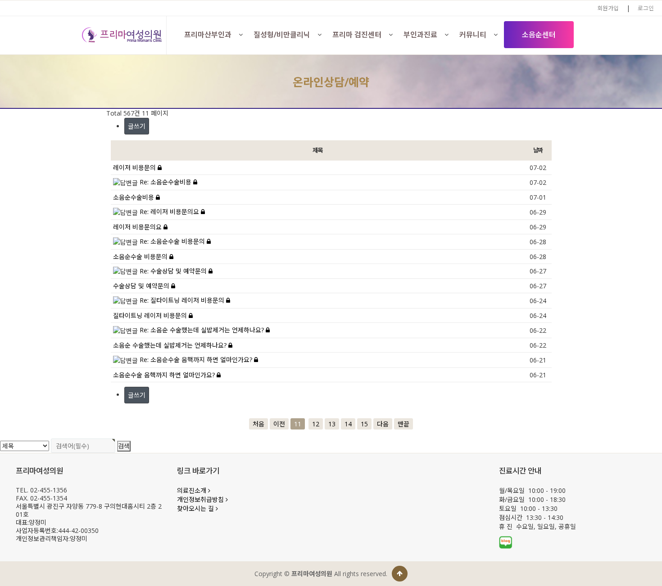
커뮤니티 (472, 35)
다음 (383, 424)
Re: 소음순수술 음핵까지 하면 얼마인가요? (197, 359)
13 (332, 424)
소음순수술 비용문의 (141, 256)
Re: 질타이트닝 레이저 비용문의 (183, 300)
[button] (241, 34)
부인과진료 (420, 35)
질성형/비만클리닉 (282, 35)
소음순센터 (539, 35)
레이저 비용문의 (135, 167)
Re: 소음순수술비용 (166, 182)
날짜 (538, 150)
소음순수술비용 (134, 197)
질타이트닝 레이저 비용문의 (151, 315)
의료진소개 (192, 490)
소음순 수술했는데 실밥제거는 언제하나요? (170, 345)
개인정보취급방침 (201, 499)
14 (348, 424)
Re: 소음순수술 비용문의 (173, 241)
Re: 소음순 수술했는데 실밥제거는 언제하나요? (203, 330)
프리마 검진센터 (356, 35)
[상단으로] (400, 574)
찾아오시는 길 (196, 508)
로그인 (646, 8)
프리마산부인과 (207, 35)
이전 (279, 424)
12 (315, 424)
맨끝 (403, 424)
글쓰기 (136, 126)
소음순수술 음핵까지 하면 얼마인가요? (165, 375)
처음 (258, 424)
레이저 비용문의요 (138, 227)
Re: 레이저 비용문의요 (170, 211)
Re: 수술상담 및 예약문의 (174, 271)
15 (364, 424)
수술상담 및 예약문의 (142, 286)
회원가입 (608, 8)
